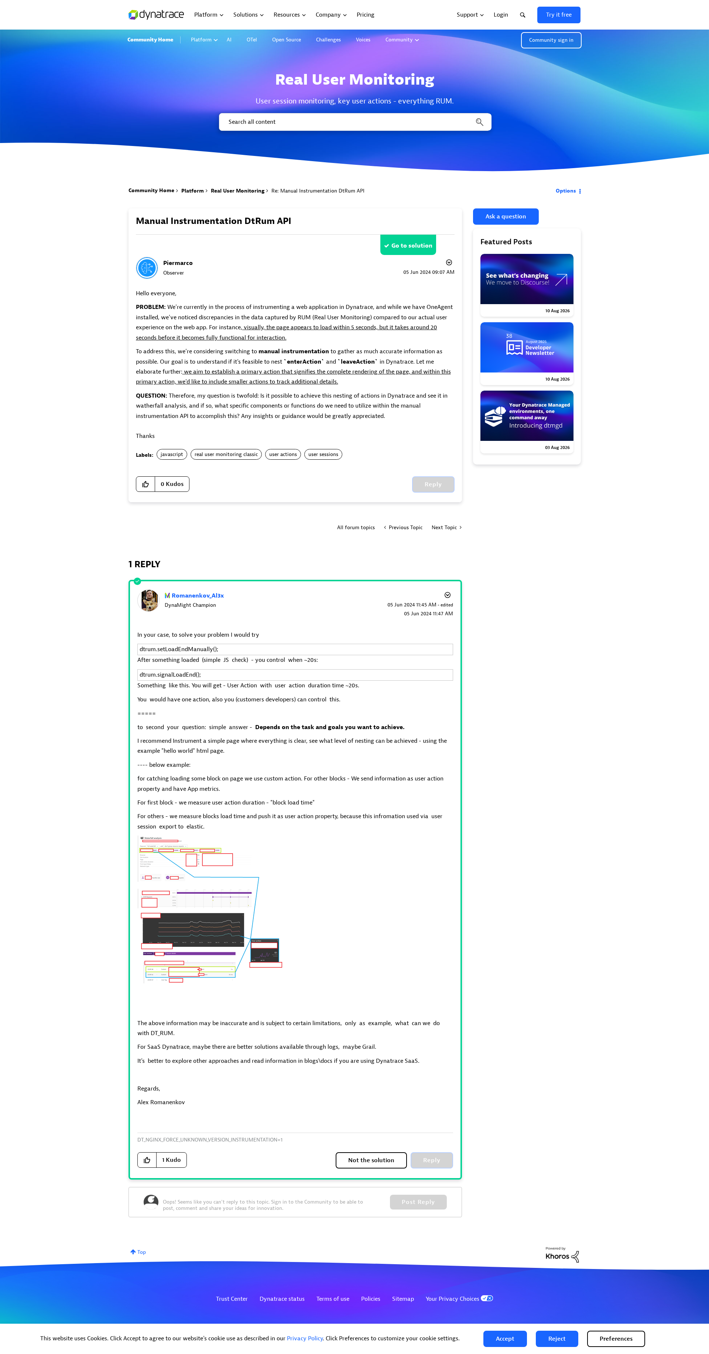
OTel (252, 40)
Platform (201, 40)
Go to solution (411, 245)
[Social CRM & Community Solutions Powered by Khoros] (562, 1254)
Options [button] (566, 191)
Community (399, 40)
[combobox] (354, 122)
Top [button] (141, 1252)
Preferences (616, 1339)
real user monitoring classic (226, 454)
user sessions (323, 454)
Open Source (286, 40)
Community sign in (551, 40)
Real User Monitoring (237, 191)
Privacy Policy (305, 1338)
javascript (172, 454)
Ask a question (506, 216)
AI (229, 40)
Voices (363, 40)
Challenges (328, 40)
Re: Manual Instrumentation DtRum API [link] (317, 191)
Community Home (150, 40)
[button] (505, 1339)
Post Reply (418, 1202)
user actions (283, 454)
